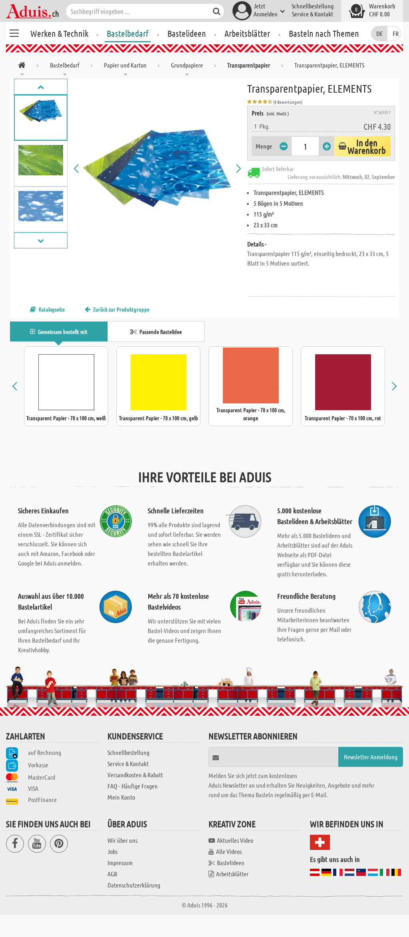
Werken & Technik (59, 33)
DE (379, 33)
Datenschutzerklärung (133, 885)
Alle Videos (229, 851)
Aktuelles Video (235, 840)
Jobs (112, 851)
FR (396, 33)
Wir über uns (122, 840)
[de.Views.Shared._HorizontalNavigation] (22, 66)
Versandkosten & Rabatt (135, 774)
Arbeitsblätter (247, 33)
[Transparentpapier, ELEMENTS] (157, 168)
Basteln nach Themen (324, 33)
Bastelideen (186, 33)
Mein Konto (121, 797)
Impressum (120, 862)
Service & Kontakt (312, 14)
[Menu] (14, 32)
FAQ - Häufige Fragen (132, 786)
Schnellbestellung (313, 6)
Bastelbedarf (128, 33)
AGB (112, 873)
